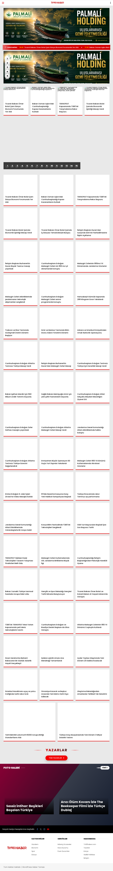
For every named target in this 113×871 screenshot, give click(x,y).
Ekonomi (6, 23)
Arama (92, 11)
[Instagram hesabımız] (47, 867)
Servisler (7, 45)
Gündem (6, 18)
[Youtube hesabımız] (63, 867)
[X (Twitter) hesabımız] (32, 867)
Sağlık (6, 36)
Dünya (6, 27)
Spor (5, 32)
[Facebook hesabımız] (16, 867)
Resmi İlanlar (8, 41)
